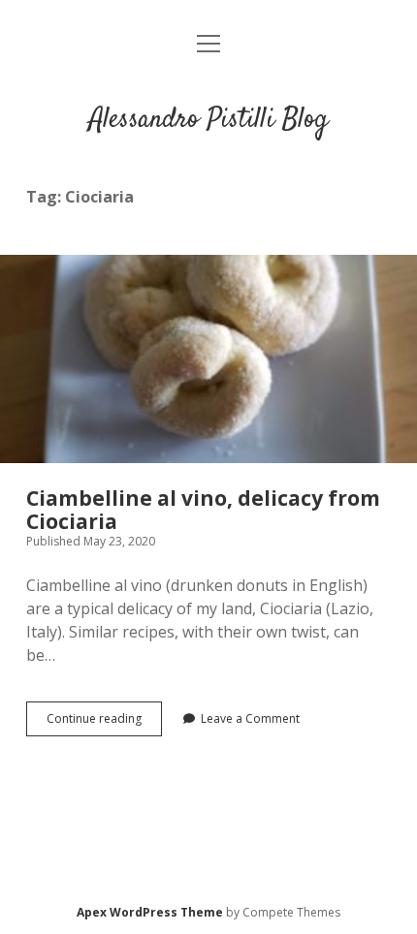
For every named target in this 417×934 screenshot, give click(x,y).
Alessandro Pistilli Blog (208, 120)
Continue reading (104, 722)
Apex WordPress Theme (150, 912)
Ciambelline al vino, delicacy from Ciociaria (208, 359)
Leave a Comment (250, 718)
